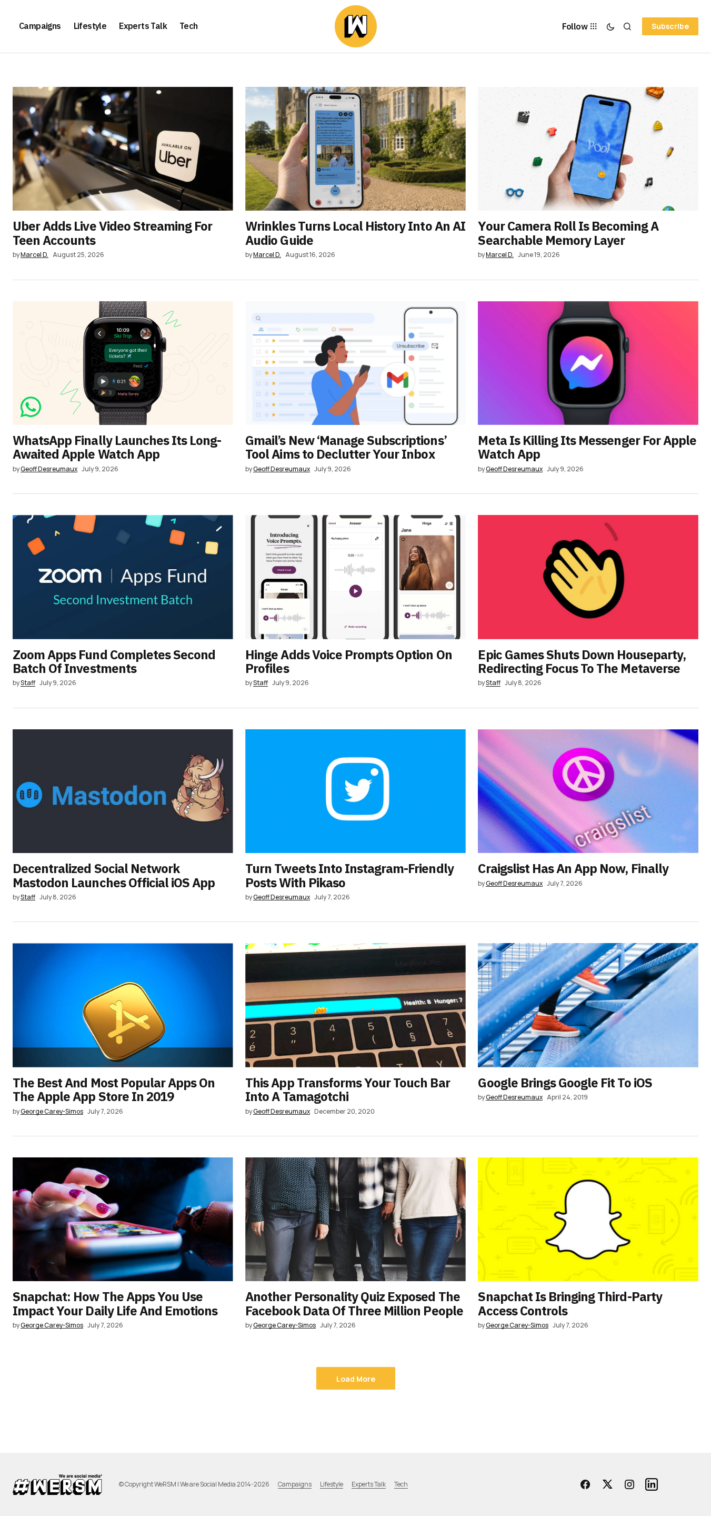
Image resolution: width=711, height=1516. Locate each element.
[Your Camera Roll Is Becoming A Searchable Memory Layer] (588, 149)
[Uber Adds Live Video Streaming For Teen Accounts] (123, 149)
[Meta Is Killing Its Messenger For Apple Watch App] (588, 363)
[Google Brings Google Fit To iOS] (588, 1005)
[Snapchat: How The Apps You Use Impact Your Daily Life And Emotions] (123, 1219)
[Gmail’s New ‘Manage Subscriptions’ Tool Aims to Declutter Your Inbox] (355, 363)
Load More (355, 1379)
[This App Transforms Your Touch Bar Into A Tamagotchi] (355, 1005)
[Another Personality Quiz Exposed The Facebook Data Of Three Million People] (355, 1219)
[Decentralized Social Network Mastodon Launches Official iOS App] (123, 791)
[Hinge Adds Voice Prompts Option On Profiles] (355, 577)
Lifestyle (331, 1484)
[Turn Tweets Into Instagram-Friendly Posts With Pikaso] (355, 791)
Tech (401, 1484)
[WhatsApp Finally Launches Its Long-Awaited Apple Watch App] (123, 363)
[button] (610, 26)
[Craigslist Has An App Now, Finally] (588, 791)
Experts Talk (369, 1484)
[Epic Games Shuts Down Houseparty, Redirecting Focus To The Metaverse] (588, 577)
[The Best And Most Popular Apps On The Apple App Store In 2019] (123, 1005)
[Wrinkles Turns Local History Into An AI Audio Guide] (355, 149)
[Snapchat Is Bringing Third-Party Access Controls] (588, 1219)
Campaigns (295, 1484)
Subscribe (670, 26)
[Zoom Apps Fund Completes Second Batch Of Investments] (123, 577)
